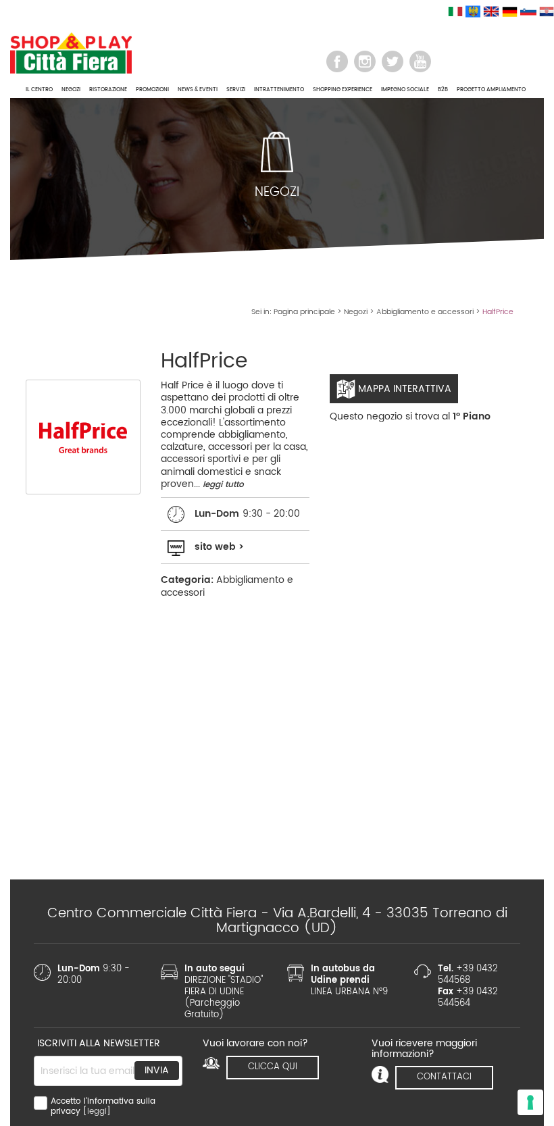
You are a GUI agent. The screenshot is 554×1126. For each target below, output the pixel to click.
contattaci (444, 1077)
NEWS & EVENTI (198, 89)
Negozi (356, 312)
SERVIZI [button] (235, 89)
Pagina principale (304, 312)
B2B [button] (443, 89)
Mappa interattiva (403, 388)
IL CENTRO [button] (39, 89)
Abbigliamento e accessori (425, 312)
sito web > (219, 547)
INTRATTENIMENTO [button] (279, 89)
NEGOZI (70, 89)
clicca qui (272, 1067)
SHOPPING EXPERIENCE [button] (342, 89)
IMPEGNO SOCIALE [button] (405, 89)
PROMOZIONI (152, 89)
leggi (97, 1111)
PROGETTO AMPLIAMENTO (491, 89)
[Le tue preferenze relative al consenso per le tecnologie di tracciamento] (530, 1102)
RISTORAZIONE (108, 89)
